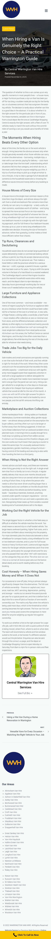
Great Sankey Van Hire (14, 833)
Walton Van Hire (12, 900)
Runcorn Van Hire (12, 879)
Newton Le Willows (13, 861)
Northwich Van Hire (13, 864)
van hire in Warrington (35, 117)
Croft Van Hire (11, 812)
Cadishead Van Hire (13, 809)
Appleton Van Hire (12, 794)
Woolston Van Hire (13, 912)
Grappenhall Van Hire (14, 827)
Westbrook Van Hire (13, 903)
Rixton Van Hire (11, 876)
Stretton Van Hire (12, 888)
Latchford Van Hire (13, 848)
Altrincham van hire (10, 333)
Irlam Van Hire (11, 845)
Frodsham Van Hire (13, 818)
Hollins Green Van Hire (14, 842)
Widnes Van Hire (12, 906)
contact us (16, 641)
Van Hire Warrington (13, 897)
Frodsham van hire (10, 439)
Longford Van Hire (12, 855)
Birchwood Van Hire (13, 803)
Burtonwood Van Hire (14, 806)
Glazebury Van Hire (13, 821)
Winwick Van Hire (12, 909)
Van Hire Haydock (12, 839)
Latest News (8, 29)
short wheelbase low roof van (23, 327)
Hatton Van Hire (11, 836)
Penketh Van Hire (12, 867)
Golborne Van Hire (12, 824)
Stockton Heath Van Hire (15, 885)
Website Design (11, 930)
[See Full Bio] (31, 693)
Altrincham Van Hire (13, 791)
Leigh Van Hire (11, 851)
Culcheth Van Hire (12, 815)
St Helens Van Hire (12, 882)
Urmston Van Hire (12, 894)
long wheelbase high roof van (16, 217)
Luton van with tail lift (11, 394)
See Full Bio (24, 693)
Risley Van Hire (11, 870)
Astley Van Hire (11, 800)
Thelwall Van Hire (12, 891)
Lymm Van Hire (11, 858)
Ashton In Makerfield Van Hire (17, 797)
